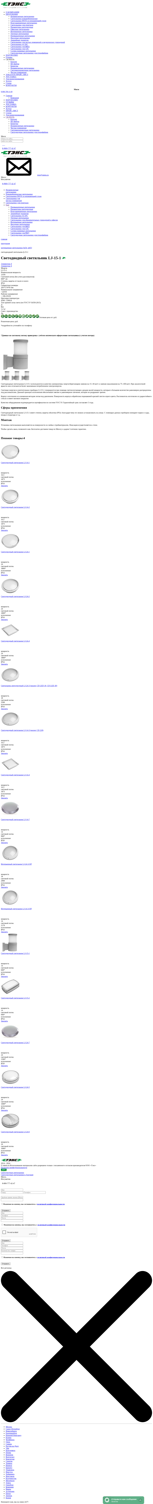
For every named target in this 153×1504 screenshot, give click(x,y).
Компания (15, 98)
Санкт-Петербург (13, 1429)
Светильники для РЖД (20, 233)
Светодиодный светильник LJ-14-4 (15, 775)
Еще (7, 205)
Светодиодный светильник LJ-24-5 (15, 1087)
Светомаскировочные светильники (25, 70)
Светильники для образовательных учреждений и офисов (34, 220)
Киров (8, 1498)
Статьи (8, 113)
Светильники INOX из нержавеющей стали (28, 21)
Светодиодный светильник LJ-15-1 (15, 953)
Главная (9, 96)
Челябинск (10, 1440)
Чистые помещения (18, 72)
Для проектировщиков (15, 115)
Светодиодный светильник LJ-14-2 (15, 507)
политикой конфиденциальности (51, 1204)
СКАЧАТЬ (10, 117)
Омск (8, 1442)
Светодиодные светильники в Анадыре (17, 1175)
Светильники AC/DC (19, 44)
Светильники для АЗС (20, 49)
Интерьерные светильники (22, 32)
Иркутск (9, 1472)
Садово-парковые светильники (23, 51)
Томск (8, 1483)
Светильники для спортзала (22, 25)
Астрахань (10, 1491)
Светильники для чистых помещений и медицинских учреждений (38, 42)
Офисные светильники (20, 29)
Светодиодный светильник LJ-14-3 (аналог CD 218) (22, 730)
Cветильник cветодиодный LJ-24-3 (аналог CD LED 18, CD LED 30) (29, 686)
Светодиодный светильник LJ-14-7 (15, 820)
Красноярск (10, 1450)
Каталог (14, 62)
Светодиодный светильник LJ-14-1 (15, 463)
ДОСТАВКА (11, 104)
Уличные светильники (20, 34)
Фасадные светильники (20, 38)
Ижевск (9, 1466)
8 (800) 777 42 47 (9, 148)
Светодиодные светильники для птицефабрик (29, 53)
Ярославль (10, 1476)
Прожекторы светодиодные (22, 27)
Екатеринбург (11, 1433)
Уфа (7, 1448)
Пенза (8, 1494)
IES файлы (15, 64)
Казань (8, 1438)
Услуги (8, 109)
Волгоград (10, 1457)
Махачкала (10, 1481)
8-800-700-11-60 (6, 92)
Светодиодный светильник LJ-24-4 (15, 641)
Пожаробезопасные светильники (19, 194)
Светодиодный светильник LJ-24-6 (15, 1132)
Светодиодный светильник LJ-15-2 (15, 998)
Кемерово (10, 1487)
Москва (9, 1427)
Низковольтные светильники (22, 16)
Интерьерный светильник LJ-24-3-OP (16, 864)
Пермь (8, 1453)
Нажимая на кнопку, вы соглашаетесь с (34, 1204)
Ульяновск (10, 1470)
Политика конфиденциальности (14, 1168)
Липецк (9, 1496)
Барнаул (9, 1468)
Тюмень (9, 1463)
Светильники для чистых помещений (14, 199)
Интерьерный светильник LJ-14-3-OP (16, 909)
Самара (9, 1444)
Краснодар (10, 1459)
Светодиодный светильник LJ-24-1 (15, 552)
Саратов (9, 1461)
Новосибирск (11, 1431)
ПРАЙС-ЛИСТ (12, 111)
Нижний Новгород (13, 1435)
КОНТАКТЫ (11, 106)
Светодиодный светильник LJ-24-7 (15, 1043)
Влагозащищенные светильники (24, 23)
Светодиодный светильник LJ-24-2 (15, 596)
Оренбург (10, 1485)
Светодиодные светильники (12, 1173)
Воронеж (9, 1455)
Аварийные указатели (20, 40)
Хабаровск (10, 1474)
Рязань (8, 1489)
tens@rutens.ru (43, 175)
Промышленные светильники (23, 36)
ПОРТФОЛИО (12, 100)
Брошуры (14, 66)
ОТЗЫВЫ (10, 102)
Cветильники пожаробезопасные (24, 19)
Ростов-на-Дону (12, 1446)
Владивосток (11, 1478)
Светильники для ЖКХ (20, 47)
